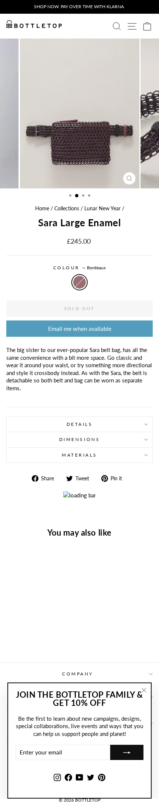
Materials (79, 455)
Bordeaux (79, 282)
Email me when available (79, 328)
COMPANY (77, 674)
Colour (79, 267)
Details (80, 424)
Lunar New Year (102, 208)
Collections (66, 208)
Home (42, 208)
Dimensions (79, 439)
